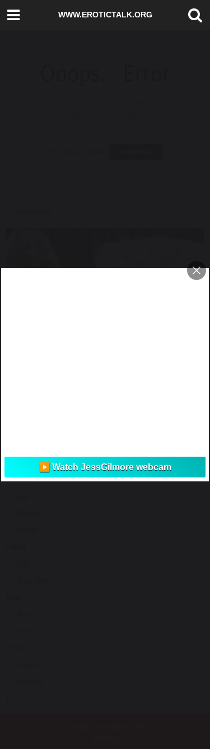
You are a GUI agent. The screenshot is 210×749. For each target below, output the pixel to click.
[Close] (196, 270)
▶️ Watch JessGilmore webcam (105, 467)
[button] (192, 15)
